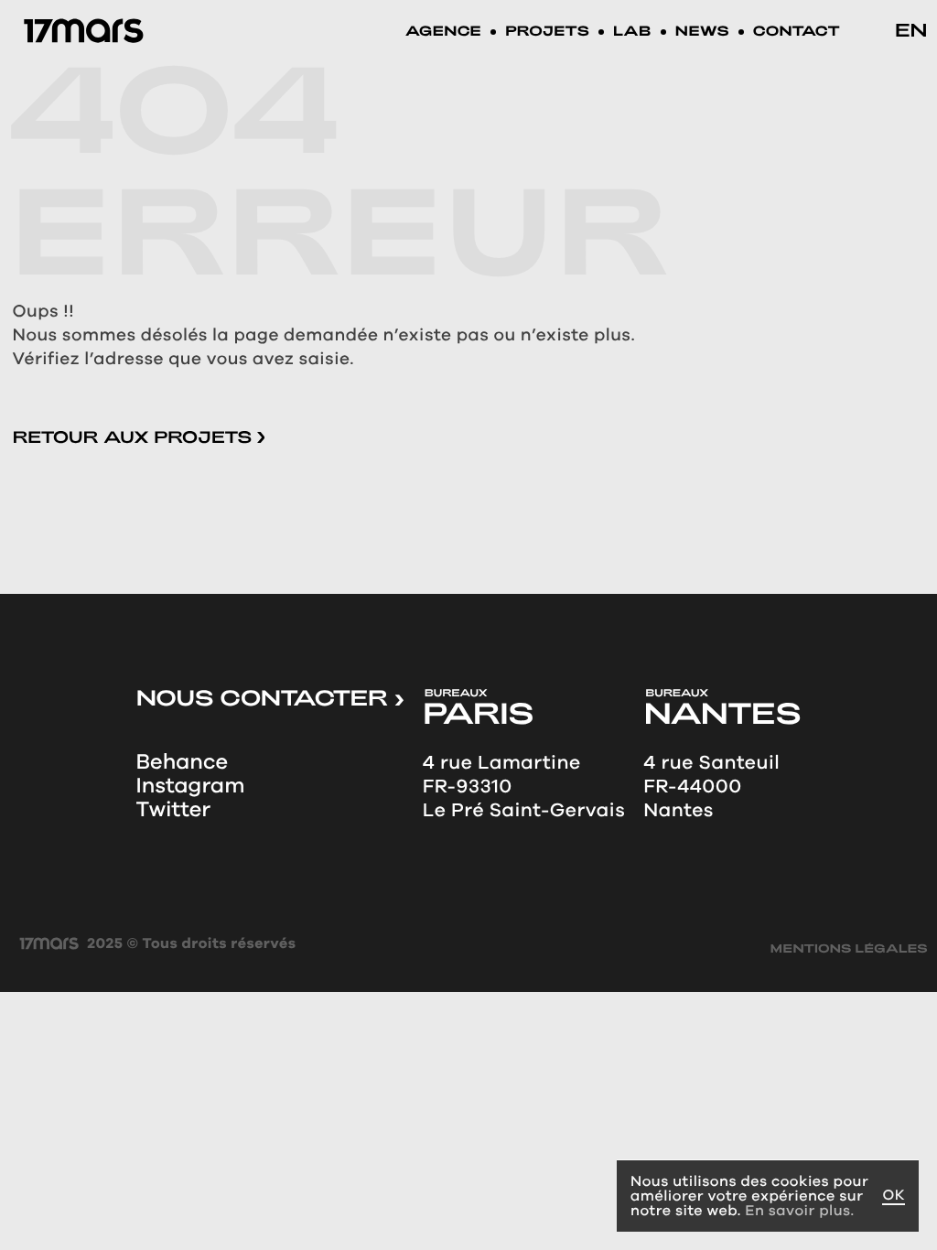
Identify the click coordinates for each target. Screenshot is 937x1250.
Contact (796, 32)
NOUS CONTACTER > (269, 697)
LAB (632, 32)
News (702, 32)
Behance (181, 762)
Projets (547, 32)
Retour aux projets (135, 436)
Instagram (189, 786)
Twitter (172, 810)
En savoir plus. (799, 1210)
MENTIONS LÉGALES (849, 949)
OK (893, 1195)
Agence (443, 32)
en (911, 29)
